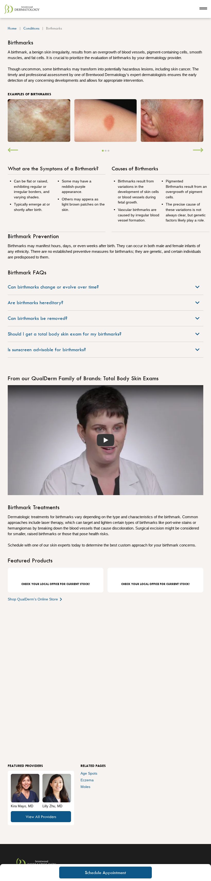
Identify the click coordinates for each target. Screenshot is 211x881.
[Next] (198, 150)
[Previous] (13, 150)
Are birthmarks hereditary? (35, 302)
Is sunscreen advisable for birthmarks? (47, 350)
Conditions (31, 28)
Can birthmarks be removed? (37, 318)
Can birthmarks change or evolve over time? (53, 287)
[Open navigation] (203, 9)
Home (12, 28)
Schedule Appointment (105, 872)
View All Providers (41, 816)
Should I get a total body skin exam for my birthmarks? (64, 334)
